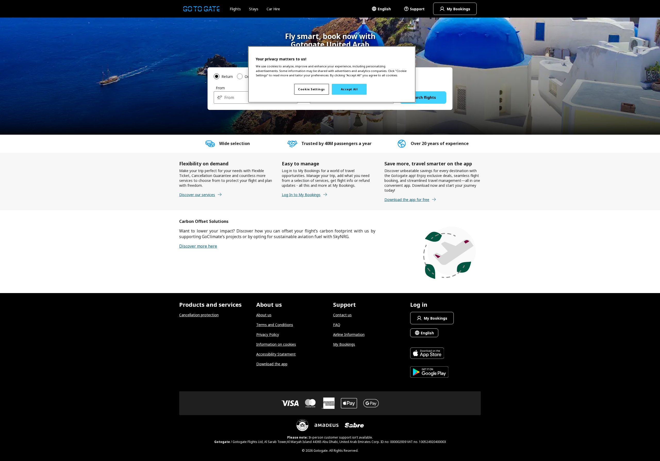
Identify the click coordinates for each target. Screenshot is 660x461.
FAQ (336, 324)
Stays (253, 8)
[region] (332, 74)
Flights (235, 8)
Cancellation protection (199, 314)
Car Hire (273, 8)
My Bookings (344, 344)
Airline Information (349, 334)
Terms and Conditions (274, 324)
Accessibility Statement (276, 354)
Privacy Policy (267, 334)
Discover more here (198, 246)
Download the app (271, 363)
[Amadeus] (327, 425)
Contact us (342, 314)
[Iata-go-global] (302, 425)
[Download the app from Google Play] (429, 372)
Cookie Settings (311, 89)
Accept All (349, 89)
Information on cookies (276, 344)
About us (263, 314)
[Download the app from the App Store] (429, 353)
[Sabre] (354, 425)
